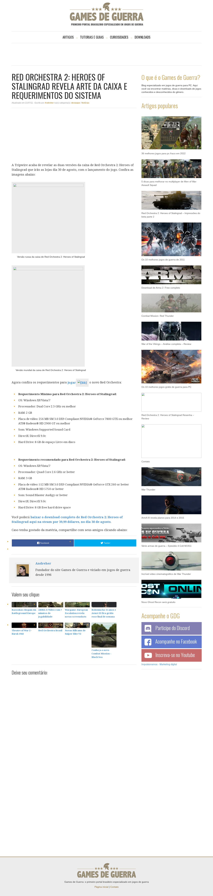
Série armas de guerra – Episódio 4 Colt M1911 (166, 546)
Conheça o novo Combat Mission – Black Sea (101, 654)
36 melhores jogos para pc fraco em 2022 (163, 153)
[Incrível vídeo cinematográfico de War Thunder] (171, 559)
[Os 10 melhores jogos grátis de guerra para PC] (171, 365)
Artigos (68, 37)
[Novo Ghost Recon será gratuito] (171, 587)
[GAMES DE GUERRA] (106, 13)
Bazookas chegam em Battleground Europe (24, 611)
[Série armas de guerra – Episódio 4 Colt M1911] (171, 531)
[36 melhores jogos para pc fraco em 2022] (171, 131)
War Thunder (148, 489)
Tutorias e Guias (92, 37)
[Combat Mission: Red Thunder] (171, 301)
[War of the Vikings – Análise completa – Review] (171, 329)
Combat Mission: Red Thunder (157, 316)
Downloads (142, 37)
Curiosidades (119, 37)
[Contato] (171, 439)
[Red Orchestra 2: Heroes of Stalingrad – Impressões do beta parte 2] (171, 198)
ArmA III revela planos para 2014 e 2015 (162, 517)
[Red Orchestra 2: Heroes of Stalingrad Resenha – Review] (171, 400)
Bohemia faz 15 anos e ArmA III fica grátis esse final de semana (104, 613)
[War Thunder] (171, 475)
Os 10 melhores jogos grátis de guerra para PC (166, 387)
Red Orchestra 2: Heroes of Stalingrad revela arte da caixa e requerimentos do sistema (69, 86)
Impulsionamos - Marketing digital (159, 664)
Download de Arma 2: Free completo (160, 287)
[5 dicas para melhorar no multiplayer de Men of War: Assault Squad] (171, 167)
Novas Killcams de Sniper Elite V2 (75, 632)
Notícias (85, 103)
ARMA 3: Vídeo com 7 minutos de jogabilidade (50, 613)
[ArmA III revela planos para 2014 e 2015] (171, 503)
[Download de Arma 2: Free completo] (171, 273)
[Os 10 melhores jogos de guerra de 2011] (171, 237)
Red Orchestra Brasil (50, 630)
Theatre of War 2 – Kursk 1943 (22, 632)
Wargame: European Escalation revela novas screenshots (76, 613)
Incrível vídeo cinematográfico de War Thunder (166, 574)
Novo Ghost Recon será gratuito (158, 602)
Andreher (49, 103)
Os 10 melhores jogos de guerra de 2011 (163, 259)
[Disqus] (74, 720)
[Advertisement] (106, 53)
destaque (75, 103)
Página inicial (101, 887)
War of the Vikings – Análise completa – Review (166, 344)
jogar (72, 382)
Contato (145, 461)
